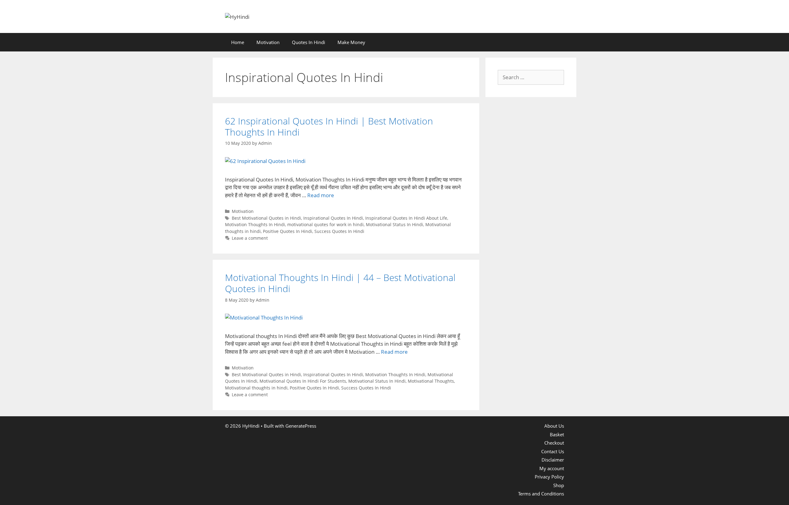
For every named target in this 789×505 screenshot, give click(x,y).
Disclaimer (553, 460)
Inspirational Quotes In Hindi (333, 218)
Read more (320, 195)
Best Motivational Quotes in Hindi (266, 218)
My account (551, 468)
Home (237, 42)
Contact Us (552, 451)
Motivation (268, 42)
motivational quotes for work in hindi (325, 224)
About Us (554, 426)
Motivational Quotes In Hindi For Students (303, 381)
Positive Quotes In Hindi (287, 231)
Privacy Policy (549, 477)
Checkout (554, 443)
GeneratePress (300, 426)
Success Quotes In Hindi (339, 231)
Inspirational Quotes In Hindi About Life (406, 218)
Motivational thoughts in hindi (256, 388)
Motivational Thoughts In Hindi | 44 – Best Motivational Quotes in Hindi (340, 283)
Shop (558, 485)
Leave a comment (250, 238)
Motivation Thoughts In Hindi (255, 224)
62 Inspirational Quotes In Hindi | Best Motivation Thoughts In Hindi (329, 126)
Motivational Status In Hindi (394, 224)
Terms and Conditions (541, 494)
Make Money (351, 42)
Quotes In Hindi (308, 42)
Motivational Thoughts (431, 381)
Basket (557, 434)
